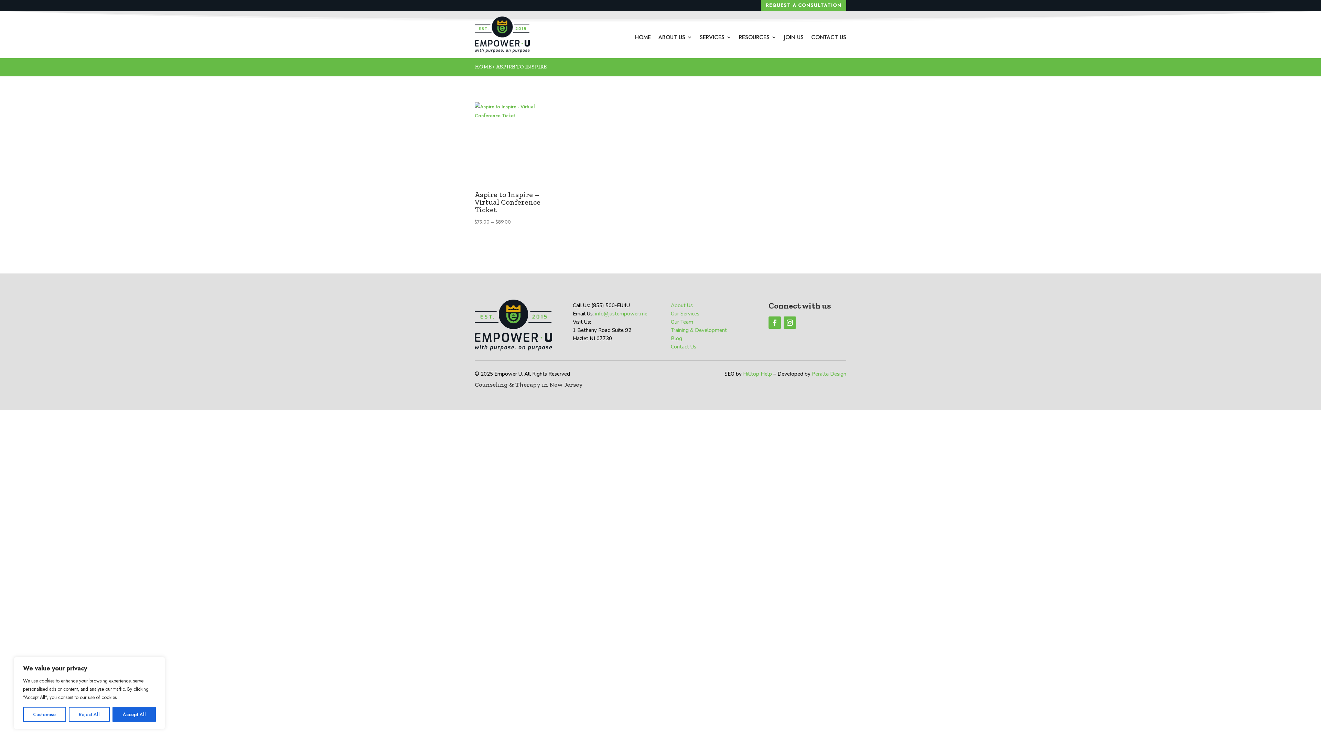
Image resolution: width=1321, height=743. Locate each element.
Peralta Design (829, 373)
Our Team (682, 322)
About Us (671, 37)
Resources (754, 37)
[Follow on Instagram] (790, 322)
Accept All (134, 714)
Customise (44, 714)
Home (643, 37)
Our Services (685, 313)
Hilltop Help (757, 373)
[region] (89, 693)
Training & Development (699, 330)
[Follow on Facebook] (775, 322)
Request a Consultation (803, 5)
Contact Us (828, 37)
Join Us (794, 37)
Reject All (89, 714)
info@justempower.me (621, 313)
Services (712, 37)
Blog (676, 338)
